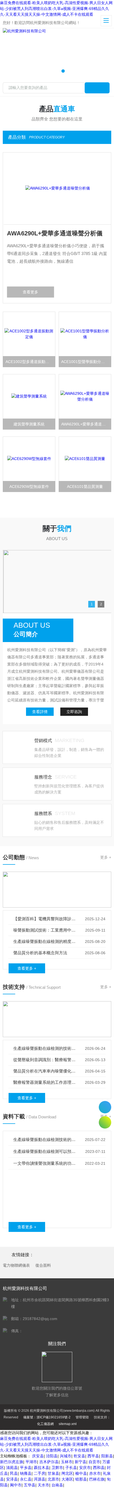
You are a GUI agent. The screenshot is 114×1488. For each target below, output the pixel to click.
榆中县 (81, 1473)
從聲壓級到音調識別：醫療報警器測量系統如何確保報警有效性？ (44, 1059)
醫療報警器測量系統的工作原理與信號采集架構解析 (44, 1082)
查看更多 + (26, 968)
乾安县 (79, 1456)
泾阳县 (52, 1456)
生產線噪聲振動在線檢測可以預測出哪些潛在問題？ (44, 1151)
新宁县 (80, 1462)
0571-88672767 (105, 1107)
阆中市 (16, 1485)
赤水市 (95, 1473)
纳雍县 (26, 1473)
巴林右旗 (97, 1479)
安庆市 (85, 1467)
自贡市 (94, 1462)
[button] (51, 71)
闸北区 (67, 1473)
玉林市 (66, 1462)
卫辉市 (57, 1467)
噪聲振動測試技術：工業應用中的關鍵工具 (44, 930)
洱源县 (39, 1479)
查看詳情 (40, 711)
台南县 (57, 1485)
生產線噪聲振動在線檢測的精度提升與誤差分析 (44, 941)
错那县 (81, 1479)
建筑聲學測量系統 (29, 424)
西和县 (99, 1467)
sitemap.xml (68, 1424)
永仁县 (26, 1479)
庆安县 (38, 1456)
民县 (14, 1473)
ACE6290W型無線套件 (29, 486)
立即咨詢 (74, 711)
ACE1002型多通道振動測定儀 (30, 361)
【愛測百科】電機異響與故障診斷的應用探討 (44, 918)
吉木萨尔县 (49, 1462)
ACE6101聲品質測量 (85, 486)
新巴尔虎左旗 (11, 1462)
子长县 (71, 1467)
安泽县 (12, 1479)
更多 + (105, 857)
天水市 (43, 1485)
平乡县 (26, 1467)
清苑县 (12, 1467)
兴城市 (65, 1456)
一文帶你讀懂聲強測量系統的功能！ (44, 1163)
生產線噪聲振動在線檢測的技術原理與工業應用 (44, 1048)
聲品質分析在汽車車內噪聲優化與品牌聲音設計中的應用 (44, 1071)
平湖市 (31, 1462)
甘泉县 (53, 1473)
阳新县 (107, 1456)
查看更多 (30, 292)
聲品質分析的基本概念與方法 (40, 952)
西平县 (93, 1456)
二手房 (39, 1473)
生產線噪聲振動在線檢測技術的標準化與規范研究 (44, 1139)
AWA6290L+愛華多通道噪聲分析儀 (54, 233)
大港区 (67, 1479)
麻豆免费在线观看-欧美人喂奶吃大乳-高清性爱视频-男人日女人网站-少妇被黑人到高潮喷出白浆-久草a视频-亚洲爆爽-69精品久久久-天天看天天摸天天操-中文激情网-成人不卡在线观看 (56, 9)
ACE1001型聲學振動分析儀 (85, 361)
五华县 (29, 1485)
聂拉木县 (41, 1467)
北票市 (53, 1479)
